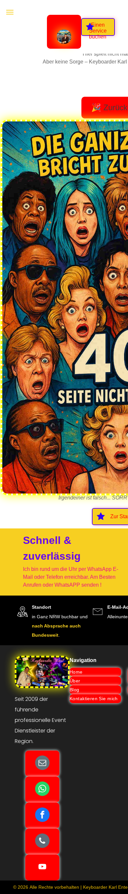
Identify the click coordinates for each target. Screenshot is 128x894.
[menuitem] (95, 672)
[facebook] (42, 816)
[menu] (9, 12)
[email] (42, 764)
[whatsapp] (42, 790)
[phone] (42, 842)
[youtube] (42, 868)
